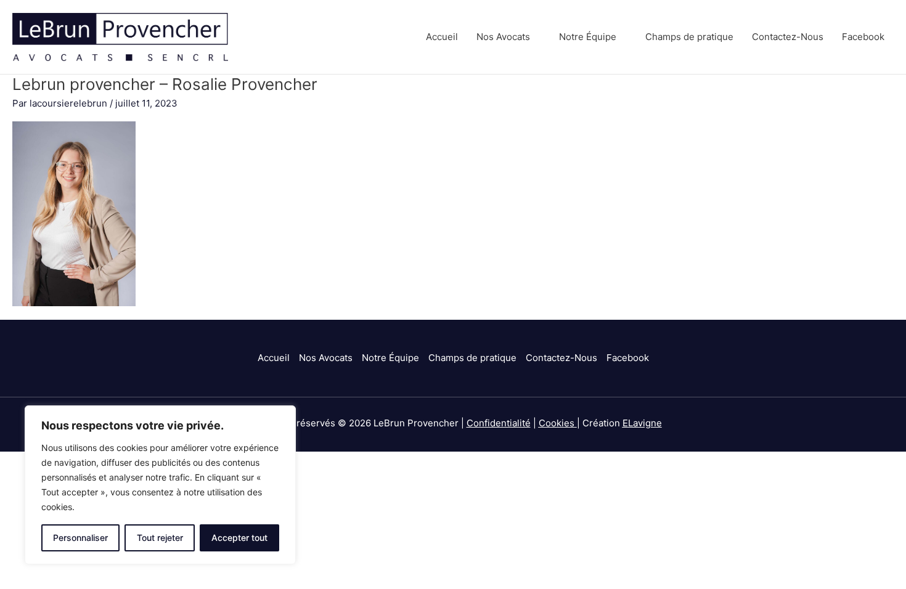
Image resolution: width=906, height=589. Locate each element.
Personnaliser (80, 537)
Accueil (442, 37)
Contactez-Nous (787, 37)
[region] (160, 484)
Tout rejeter (160, 537)
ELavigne (642, 423)
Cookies (556, 423)
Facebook (863, 37)
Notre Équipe (587, 37)
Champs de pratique (689, 37)
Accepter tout (239, 537)
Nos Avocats (503, 37)
